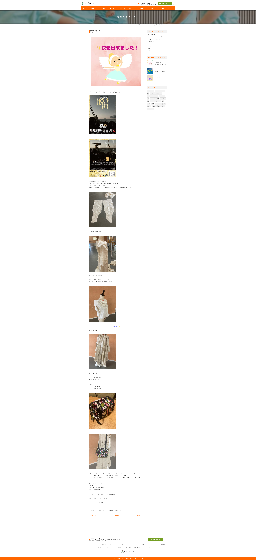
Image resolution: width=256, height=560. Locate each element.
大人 (156, 103)
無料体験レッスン (158, 93)
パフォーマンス (158, 90)
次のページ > (139, 515)
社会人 (152, 103)
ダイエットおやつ (150, 90)
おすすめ (149, 106)
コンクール (156, 96)
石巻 (163, 90)
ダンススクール (157, 101)
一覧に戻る (116, 515)
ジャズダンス (151, 46)
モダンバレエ (118, 510)
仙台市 (152, 101)
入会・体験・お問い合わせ (164, 3)
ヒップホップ (151, 44)
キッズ (148, 103)
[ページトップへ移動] (165, 539)
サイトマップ (157, 547)
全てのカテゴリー (152, 34)
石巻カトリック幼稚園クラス (109, 510)
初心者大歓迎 (149, 96)
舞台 (148, 93)
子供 (163, 101)
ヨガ (149, 48)
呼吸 (148, 98)
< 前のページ (93, 515)
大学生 (164, 103)
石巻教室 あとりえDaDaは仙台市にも (98, 498)
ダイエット (154, 106)
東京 (148, 101)
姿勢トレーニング (150, 108)
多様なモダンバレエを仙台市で (96, 502)
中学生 (152, 93)
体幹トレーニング (152, 51)
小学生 (160, 103)
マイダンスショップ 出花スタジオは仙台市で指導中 (102, 494)
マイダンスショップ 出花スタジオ (96, 510)
